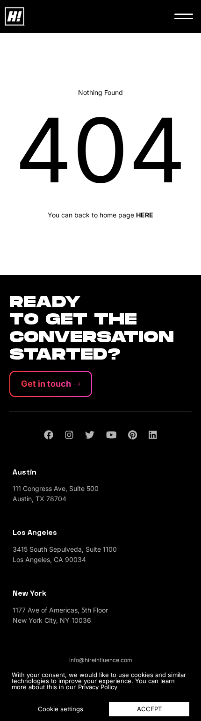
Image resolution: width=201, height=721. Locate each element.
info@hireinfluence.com (100, 659)
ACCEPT (149, 709)
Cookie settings (60, 709)
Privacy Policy (97, 687)
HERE (144, 215)
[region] (100, 693)
